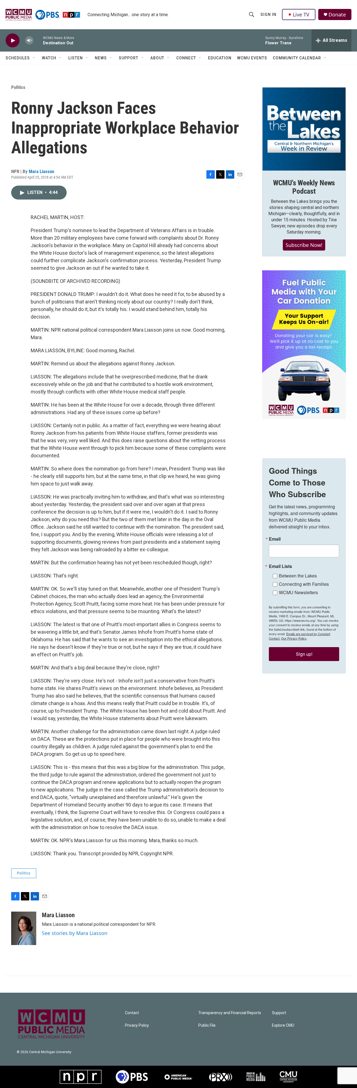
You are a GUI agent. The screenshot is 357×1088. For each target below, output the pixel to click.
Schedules (18, 58)
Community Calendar (297, 58)
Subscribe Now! (304, 245)
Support (128, 58)
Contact (132, 1013)
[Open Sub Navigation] (34, 58)
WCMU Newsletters (298, 592)
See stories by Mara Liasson (74, 933)
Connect (186, 58)
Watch (49, 58)
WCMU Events (252, 58)
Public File (207, 1025)
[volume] (29, 40)
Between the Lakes (298, 575)
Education (219, 58)
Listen (75, 58)
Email (275, 539)
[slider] (38, 40)
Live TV (301, 14)
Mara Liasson (41, 171)
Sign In (268, 14)
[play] (12, 40)
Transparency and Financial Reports (229, 1013)
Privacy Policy (137, 1025)
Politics (18, 87)
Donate (337, 15)
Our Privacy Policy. (294, 638)
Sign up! (304, 654)
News (101, 58)
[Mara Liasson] (23, 928)
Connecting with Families (304, 584)
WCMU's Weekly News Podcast (304, 187)
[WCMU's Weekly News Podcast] (304, 129)
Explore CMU (283, 1025)
